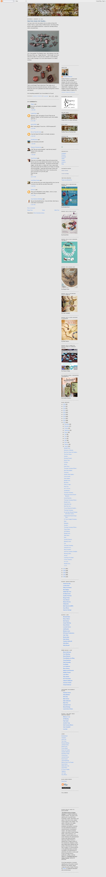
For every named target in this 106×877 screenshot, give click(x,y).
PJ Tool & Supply (65, 769)
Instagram (64, 153)
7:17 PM (33, 195)
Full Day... (66, 462)
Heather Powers (67, 672)
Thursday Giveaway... (69, 492)
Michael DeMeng (65, 743)
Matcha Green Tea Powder (67, 762)
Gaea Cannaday (67, 662)
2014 (64, 416)
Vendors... (66, 456)
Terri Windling (66, 654)
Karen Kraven (65, 758)
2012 (64, 420)
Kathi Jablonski (67, 700)
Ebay (63, 164)
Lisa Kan (65, 729)
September (67, 430)
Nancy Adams (66, 618)
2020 (64, 404)
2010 (64, 568)
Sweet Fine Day (67, 583)
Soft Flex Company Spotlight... (71, 551)
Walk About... (67, 535)
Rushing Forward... (68, 458)
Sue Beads (65, 664)
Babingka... (66, 523)
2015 (64, 414)
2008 (64, 572)
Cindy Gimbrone (67, 684)
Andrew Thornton (67, 76)
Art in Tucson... (67, 488)
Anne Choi (64, 739)
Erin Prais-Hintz (67, 678)
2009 (64, 570)
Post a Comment (31, 208)
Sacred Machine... (68, 498)
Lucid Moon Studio (35, 180)
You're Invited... (67, 476)
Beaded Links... (67, 448)
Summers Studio (67, 682)
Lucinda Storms (67, 627)
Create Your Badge (65, 173)
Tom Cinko (64, 741)
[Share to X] (54, 96)
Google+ (63, 160)
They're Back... (67, 529)
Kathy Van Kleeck (67, 587)
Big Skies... (66, 482)
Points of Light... (67, 484)
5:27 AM (33, 120)
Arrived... (66, 555)
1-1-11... (66, 565)
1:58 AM (33, 109)
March (66, 442)
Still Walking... (67, 531)
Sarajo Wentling (67, 623)
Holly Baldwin (66, 694)
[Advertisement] (70, 40)
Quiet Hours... (67, 466)
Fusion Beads (65, 748)
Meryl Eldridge (66, 706)
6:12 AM (33, 128)
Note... (65, 537)
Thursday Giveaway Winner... (70, 468)
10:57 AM (33, 176)
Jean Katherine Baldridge (36, 199)
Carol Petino (64, 767)
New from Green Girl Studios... (71, 452)
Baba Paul (65, 702)
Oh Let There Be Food (36, 132)
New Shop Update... (68, 470)
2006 (64, 576)
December (66, 424)
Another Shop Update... (69, 474)
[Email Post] (49, 96)
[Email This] (51, 96)
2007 (64, 574)
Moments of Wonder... (69, 450)
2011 (64, 422)
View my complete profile (68, 92)
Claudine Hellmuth (67, 641)
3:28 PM (33, 186)
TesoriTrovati (34, 158)
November (66, 426)
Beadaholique (65, 735)
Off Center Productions (68, 633)
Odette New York (67, 591)
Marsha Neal (66, 637)
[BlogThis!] (53, 96)
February (66, 444)
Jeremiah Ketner (65, 757)
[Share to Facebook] (56, 96)
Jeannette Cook (67, 704)
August (66, 432)
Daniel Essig (64, 746)
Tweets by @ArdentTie (67, 180)
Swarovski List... (68, 547)
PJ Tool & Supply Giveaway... (70, 519)
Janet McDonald (65, 760)
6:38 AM (33, 136)
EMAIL (64, 868)
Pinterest (64, 155)
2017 (64, 410)
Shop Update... (67, 478)
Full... (65, 543)
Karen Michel (66, 625)
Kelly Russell (66, 645)
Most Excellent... (68, 549)
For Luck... (66, 561)
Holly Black (66, 643)
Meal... (65, 521)
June (65, 436)
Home (43, 210)
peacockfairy (34, 124)
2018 (64, 408)
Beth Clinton (66, 698)
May (65, 438)
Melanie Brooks (67, 601)
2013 (64, 418)
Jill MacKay (66, 718)
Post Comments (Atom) (39, 213)
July (65, 434)
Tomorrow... (66, 472)
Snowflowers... (67, 490)
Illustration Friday (65, 753)
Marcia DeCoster (67, 652)
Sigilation (64, 771)
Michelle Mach (66, 616)
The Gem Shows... (68, 454)
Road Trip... (66, 486)
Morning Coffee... (68, 553)
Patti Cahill (65, 721)
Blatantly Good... (68, 541)
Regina (32, 104)
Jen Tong (64, 773)
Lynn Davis (66, 674)
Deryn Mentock (66, 656)
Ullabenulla (66, 603)
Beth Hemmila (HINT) (68, 606)
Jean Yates (65, 635)
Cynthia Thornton (67, 595)
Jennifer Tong (66, 723)
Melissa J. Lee (66, 716)
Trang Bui (64, 737)
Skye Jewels (66, 676)
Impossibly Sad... (68, 504)
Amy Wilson (66, 608)
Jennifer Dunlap (65, 744)
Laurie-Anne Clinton (68, 709)
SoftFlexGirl (66, 629)
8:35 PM (33, 204)
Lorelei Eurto (34, 113)
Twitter (63, 158)
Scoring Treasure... (68, 539)
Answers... (66, 525)
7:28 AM (33, 143)
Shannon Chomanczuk (36, 147)
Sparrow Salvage (67, 610)
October (66, 428)
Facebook (64, 156)
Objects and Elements (68, 670)
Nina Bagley (66, 589)
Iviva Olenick (66, 599)
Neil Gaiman (66, 620)
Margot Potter (66, 597)
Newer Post (30, 210)
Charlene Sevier (67, 692)
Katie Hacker (66, 639)
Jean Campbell (66, 727)
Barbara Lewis (66, 631)
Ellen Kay (65, 696)
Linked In (64, 162)
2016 (64, 412)
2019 (64, 406)
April (65, 440)
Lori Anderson (66, 666)
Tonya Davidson (67, 660)
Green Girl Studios (66, 750)
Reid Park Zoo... (67, 506)
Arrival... (66, 464)
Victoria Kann (65, 755)
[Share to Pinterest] (57, 96)
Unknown (33, 189)
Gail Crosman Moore (68, 725)
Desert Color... (67, 460)
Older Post (56, 210)
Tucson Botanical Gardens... (70, 508)
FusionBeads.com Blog (68, 658)
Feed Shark (64, 781)
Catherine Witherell (67, 680)
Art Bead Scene (67, 593)
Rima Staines (66, 668)
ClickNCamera (34, 139)
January (66, 446)
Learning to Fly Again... (69, 557)
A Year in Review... (68, 559)
